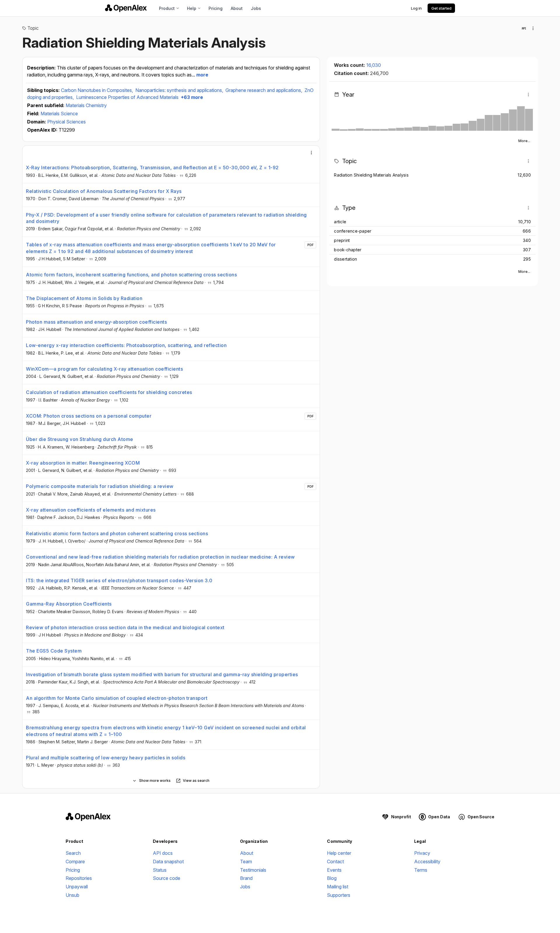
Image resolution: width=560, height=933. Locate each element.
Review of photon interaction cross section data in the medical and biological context (125, 627)
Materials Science (59, 113)
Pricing (216, 8)
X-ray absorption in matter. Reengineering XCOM (83, 463)
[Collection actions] (533, 28)
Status (160, 870)
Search (73, 853)
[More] (311, 152)
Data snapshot (168, 861)
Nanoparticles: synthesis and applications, (179, 90)
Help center (339, 853)
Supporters (338, 895)
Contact (335, 861)
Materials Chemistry (86, 105)
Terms (420, 870)
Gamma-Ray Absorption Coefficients (69, 604)
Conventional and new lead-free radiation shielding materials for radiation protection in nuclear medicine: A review (160, 557)
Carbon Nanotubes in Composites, (97, 90)
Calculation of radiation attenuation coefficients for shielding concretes (109, 392)
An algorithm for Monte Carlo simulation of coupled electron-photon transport (116, 698)
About (237, 8)
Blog (332, 878)
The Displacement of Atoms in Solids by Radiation (84, 298)
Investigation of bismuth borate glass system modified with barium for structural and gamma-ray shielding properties (162, 674)
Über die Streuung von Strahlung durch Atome (79, 439)
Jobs (256, 8)
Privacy (422, 853)
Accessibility (427, 861)
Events (334, 870)
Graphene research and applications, (264, 90)
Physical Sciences (66, 122)
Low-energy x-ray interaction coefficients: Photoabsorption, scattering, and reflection (126, 345)
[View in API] (523, 28)
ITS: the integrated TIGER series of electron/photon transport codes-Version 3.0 (119, 580)
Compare (75, 861)
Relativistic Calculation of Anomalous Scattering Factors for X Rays (104, 191)
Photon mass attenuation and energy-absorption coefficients (96, 322)
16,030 (373, 65)
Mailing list (337, 887)
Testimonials (253, 870)
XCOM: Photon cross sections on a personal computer (88, 416)
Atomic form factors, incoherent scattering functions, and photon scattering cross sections (131, 275)
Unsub (72, 895)
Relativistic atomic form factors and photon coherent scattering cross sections (117, 533)
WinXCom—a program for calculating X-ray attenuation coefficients (104, 369)
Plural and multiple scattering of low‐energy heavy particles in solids (105, 758)
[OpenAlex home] (126, 8)
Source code (166, 878)
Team (246, 861)
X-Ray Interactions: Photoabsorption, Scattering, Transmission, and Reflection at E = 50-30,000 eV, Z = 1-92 (152, 167)
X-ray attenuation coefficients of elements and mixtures (91, 510)
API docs (163, 853)
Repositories (79, 878)
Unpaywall (77, 887)
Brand (246, 878)
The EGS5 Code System (54, 651)
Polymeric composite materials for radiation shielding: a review (100, 486)
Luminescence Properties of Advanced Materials (127, 97)
